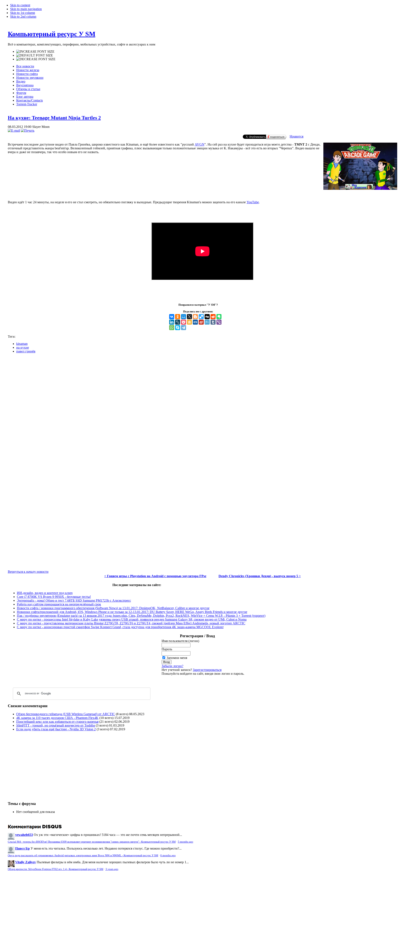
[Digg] (207, 316)
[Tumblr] (213, 322)
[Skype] (177, 327)
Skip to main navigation (26, 9)
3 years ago (111, 869)
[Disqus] (202, 409)
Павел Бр (22, 848)
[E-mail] (14, 130)
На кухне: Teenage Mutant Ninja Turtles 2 (54, 117)
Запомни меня (177, 658)
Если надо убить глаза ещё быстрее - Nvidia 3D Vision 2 (56, 729)
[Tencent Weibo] (207, 322)
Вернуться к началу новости (28, 571)
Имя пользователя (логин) (180, 641)
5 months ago (185, 841)
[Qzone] (189, 322)
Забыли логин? (172, 666)
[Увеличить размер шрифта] (35, 52)
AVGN (199, 144)
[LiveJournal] (177, 322)
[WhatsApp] (171, 327)
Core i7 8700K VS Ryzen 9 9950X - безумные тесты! (54, 596)
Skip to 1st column (22, 13)
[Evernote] (218, 316)
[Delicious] (201, 316)
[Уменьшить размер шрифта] (35, 59)
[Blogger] (195, 316)
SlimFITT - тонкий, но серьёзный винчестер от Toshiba (55, 725)
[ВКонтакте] (171, 316)
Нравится (296, 136)
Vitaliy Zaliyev (25, 862)
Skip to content (20, 5)
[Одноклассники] (177, 316)
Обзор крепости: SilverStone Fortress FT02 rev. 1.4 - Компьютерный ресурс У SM (55, 869)
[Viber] (218, 322)
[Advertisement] (43, 764)
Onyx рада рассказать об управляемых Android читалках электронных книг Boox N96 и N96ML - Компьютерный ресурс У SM (83, 855)
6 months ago (168, 855)
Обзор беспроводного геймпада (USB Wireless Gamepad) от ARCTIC (65, 714)
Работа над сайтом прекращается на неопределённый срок (59, 604)
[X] (189, 316)
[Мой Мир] (183, 316)
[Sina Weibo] (201, 322)
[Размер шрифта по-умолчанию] (34, 55)
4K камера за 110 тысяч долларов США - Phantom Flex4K (57, 718)
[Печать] (27, 130)
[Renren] (195, 322)
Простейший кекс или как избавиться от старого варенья (57, 721)
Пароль (167, 649)
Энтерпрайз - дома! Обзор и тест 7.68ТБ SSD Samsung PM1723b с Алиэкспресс (74, 600)
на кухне (22, 347)
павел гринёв (25, 351)
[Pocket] (183, 322)
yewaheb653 (24, 835)
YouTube (253, 202)
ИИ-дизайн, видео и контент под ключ (45, 593)
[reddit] (213, 316)
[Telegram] (183, 327)
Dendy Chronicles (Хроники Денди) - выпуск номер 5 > (260, 576)
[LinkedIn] (171, 322)
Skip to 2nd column (23, 16)
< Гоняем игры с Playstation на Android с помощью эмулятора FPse (155, 576)
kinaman (22, 343)
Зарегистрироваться (207, 670)
